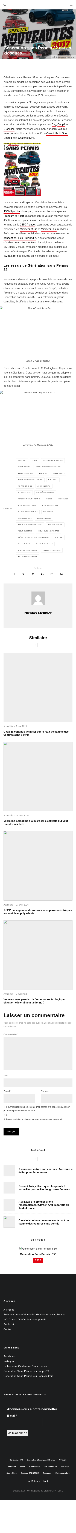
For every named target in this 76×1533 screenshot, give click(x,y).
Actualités (27, 41)
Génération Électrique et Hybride (41, 1460)
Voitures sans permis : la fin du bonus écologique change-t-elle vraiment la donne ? (34, 1001)
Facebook (9, 1356)
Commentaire (11, 1034)
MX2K (22, 1466)
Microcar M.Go (28, 228)
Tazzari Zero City (45, 544)
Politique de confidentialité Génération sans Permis (34, 1314)
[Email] (52, 574)
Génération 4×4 (16, 1460)
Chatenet (53, 480)
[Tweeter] (23, 574)
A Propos (9, 1309)
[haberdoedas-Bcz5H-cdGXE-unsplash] (9, 1188)
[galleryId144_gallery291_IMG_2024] (38, 866)
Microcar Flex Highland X (30, 524)
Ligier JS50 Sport (50, 505)
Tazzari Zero (11, 255)
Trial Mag (65, 1466)
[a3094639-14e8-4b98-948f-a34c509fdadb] (9, 1205)
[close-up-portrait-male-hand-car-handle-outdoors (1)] (9, 1170)
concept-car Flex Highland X (20, 237)
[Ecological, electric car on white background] (38, 955)
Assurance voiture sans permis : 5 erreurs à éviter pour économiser (45, 1171)
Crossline (9, 128)
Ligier (49, 499)
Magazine (38, 41)
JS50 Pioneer (27, 224)
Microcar (48, 512)
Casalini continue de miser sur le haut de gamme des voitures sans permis (36, 733)
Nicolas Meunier (11, 41)
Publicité (9, 1324)
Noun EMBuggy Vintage (49, 531)
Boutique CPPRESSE (30, 1473)
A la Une (22, 460)
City (54, 124)
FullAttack (12, 1466)
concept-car (25, 492)
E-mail (7, 1091)
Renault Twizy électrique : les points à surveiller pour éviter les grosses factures (44, 1188)
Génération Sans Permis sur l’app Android (28, 1376)
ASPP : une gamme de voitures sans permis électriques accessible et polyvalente (38, 912)
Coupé (61, 124)
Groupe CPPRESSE (53, 1491)
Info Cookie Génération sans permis (25, 1319)
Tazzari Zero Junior (28, 550)
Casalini (43, 473)
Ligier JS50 (63, 499)
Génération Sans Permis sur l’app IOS (26, 1371)
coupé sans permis (45, 492)
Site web (45, 1091)
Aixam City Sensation (53, 460)
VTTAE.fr (63, 1460)
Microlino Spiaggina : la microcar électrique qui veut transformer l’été (36, 822)
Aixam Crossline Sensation (48, 467)
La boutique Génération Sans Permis (25, 1366)
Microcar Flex (44, 518)
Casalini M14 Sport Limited (31, 480)
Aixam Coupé (24, 467)
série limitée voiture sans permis (34, 537)
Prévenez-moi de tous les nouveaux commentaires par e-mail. (33, 1119)
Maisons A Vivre (62, 1473)
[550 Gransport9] (38, 687)
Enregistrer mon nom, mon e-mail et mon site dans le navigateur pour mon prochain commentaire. (37, 1109)
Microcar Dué (49, 228)
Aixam (35, 460)
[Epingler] (33, 574)
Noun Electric (25, 531)
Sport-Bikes (12, 1473)
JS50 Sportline (12, 211)
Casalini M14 (59, 473)
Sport (21, 215)
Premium (9, 215)
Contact (8, 1329)
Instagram (9, 1361)
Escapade (47, 1473)
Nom (7, 1075)
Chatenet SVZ (26, 137)
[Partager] (14, 574)
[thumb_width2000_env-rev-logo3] (38, 776)
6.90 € (38, 1260)
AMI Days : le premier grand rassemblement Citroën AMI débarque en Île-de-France (44, 1205)
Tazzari (59, 537)
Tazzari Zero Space (52, 550)
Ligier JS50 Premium (27, 505)
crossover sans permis (29, 499)
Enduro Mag (34, 1466)
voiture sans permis (28, 556)
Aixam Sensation (26, 473)
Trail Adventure (50, 1466)
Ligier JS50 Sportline (28, 512)
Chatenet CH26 (25, 486)
